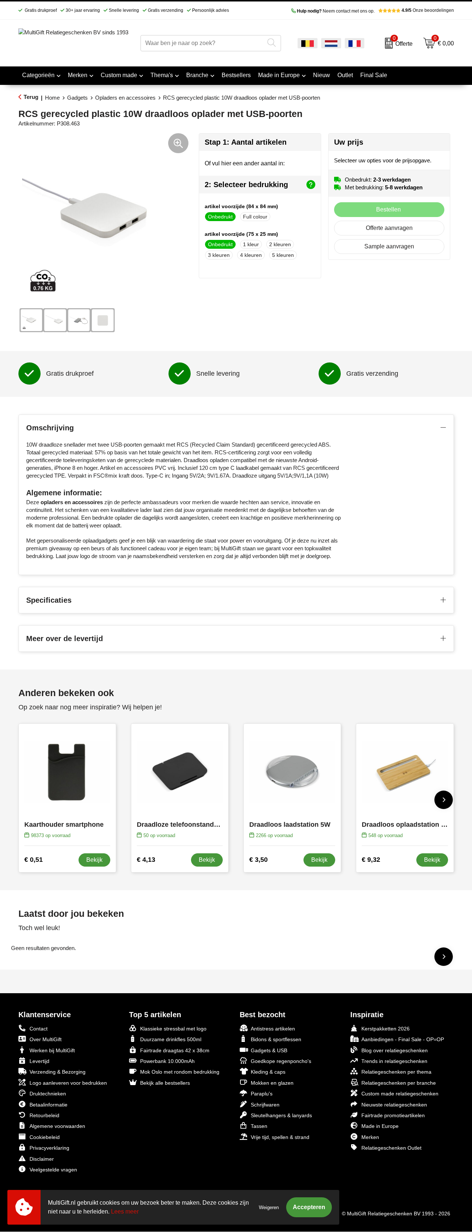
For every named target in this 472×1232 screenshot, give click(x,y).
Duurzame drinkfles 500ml (170, 1039)
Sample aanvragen (389, 246)
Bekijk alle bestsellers (165, 1083)
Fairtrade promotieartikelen (393, 1115)
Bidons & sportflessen (276, 1039)
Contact (39, 1029)
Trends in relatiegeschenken (394, 1061)
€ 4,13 (146, 859)
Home (52, 97)
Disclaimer (42, 1159)
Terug (31, 97)
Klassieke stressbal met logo (173, 1029)
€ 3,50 (258, 859)
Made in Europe (279, 75)
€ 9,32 (371, 859)
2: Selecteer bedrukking (246, 184)
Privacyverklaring (49, 1148)
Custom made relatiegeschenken (399, 1094)
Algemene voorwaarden (57, 1126)
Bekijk (94, 860)
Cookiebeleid (45, 1137)
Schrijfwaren (265, 1105)
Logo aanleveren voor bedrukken (68, 1083)
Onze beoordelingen (428, 10)
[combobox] (202, 43)
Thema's (161, 75)
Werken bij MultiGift (52, 1050)
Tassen (259, 1126)
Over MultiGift (46, 1039)
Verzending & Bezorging (58, 1072)
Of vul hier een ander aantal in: (245, 163)
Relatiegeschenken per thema (396, 1072)
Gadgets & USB (269, 1050)
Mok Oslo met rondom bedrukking (179, 1072)
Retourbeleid (44, 1115)
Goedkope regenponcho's (281, 1061)
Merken (77, 75)
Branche (197, 75)
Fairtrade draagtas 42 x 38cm (174, 1050)
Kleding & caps (268, 1072)
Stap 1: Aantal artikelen (246, 142)
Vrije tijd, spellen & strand (280, 1137)
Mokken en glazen (272, 1083)
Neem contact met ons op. (336, 11)
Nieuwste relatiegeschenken (394, 1105)
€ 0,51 (33, 859)
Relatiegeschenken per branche (398, 1083)
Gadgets (77, 97)
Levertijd (39, 1061)
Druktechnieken (48, 1094)
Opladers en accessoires (125, 97)
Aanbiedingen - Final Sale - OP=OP (402, 1039)
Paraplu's (262, 1094)
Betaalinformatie (48, 1105)
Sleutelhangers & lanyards (281, 1115)
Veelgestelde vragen (53, 1170)
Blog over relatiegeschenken (394, 1050)
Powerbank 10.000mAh (167, 1061)
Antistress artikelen (273, 1029)
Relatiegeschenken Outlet (391, 1148)
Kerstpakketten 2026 (385, 1029)
